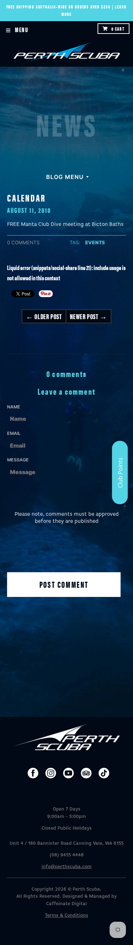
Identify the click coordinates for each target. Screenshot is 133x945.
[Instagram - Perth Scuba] (50, 773)
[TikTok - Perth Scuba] (104, 773)
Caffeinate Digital (66, 904)
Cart (117, 28)
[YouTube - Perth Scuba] (68, 773)
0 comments (23, 242)
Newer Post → (88, 316)
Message (18, 459)
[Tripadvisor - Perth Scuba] (86, 773)
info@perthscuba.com (66, 867)
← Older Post (44, 316)
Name (13, 406)
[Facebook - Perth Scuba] (33, 773)
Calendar (26, 197)
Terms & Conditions (66, 915)
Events (95, 242)
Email (14, 433)
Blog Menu (65, 176)
